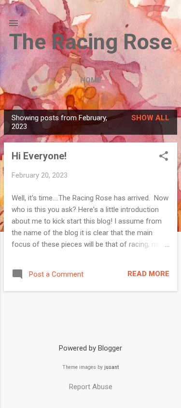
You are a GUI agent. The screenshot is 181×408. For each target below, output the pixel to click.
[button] (163, 157)
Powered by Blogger (90, 348)
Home (90, 80)
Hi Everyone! (39, 156)
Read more (148, 273)
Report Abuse (90, 386)
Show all (150, 117)
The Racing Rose (90, 42)
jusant (111, 367)
